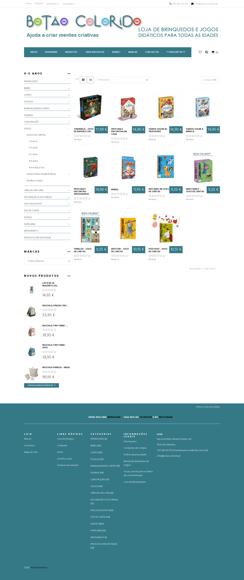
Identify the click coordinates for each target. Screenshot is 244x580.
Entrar (29, 3)
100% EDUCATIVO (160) (101, 510)
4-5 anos (33, 148)
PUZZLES (28, 102)
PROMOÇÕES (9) (98, 439)
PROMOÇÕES (31, 81)
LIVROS (28, 95)
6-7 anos (33, 154)
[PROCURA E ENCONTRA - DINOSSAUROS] (91, 168)
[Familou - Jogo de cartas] (91, 227)
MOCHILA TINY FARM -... (55, 325)
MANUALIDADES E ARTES (37, 108)
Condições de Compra (135, 448)
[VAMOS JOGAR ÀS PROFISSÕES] (166, 108)
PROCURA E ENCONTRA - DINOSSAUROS (81, 191)
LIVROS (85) (96, 452)
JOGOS (27, 129)
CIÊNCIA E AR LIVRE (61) (101, 493)
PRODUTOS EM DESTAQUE (37, 238)
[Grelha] (83, 80)
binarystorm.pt (39, 568)
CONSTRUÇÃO (31, 122)
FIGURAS (28, 115)
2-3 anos (33, 141)
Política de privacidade (135, 455)
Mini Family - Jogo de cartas (195, 190)
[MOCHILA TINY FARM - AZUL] (31, 351)
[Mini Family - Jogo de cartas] (203, 168)
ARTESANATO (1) (98, 537)
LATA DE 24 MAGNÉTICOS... (50, 284)
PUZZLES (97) (97, 459)
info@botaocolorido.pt (169, 456)
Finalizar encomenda (67, 465)
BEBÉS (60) (95, 446)
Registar (39, 3)
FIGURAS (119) (97, 473)
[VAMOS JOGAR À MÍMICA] (203, 108)
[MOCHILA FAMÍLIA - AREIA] (31, 373)
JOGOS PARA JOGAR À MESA (41, 174)
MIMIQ (114, 189)
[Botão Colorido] (122, 26)
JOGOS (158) (96, 486)
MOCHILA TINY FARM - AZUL (54, 346)
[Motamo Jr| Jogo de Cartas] (166, 168)
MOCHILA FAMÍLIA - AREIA (56, 367)
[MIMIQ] (128, 168)
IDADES (28, 217)
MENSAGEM (113, 417)
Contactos (29, 446)
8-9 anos (33, 161)
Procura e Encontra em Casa (119, 131)
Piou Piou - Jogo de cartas (158, 250)
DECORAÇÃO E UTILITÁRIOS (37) (104, 502)
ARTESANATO (31, 231)
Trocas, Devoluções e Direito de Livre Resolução (138, 473)
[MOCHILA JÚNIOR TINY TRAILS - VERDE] (31, 311)
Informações (130, 442)
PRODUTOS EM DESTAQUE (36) (103, 546)
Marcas (27, 439)
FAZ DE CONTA (31, 211)
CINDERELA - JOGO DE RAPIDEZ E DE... (83, 130)
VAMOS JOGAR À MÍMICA (194, 130)
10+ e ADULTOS (36, 168)
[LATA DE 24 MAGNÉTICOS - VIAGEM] (31, 289)
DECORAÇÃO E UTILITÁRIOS (38, 197)
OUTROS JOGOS (35, 181)
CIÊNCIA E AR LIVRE (33, 190)
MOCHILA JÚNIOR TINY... (55, 305)
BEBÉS (27, 88)
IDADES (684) (97, 524)
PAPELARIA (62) (98, 531)
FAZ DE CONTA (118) (100, 517)
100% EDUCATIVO (33, 204)
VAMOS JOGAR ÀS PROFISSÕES (158, 130)
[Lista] (90, 80)
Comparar (62, 446)
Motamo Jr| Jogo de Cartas (159, 190)
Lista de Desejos (65, 439)
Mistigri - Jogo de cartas (120, 250)
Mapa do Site (31, 452)
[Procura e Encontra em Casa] (128, 108)
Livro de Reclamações (135, 482)
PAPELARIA (29, 224)
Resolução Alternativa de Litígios (136, 463)
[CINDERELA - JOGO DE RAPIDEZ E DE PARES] (91, 108)
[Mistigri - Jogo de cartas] (128, 227)
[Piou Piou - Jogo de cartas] (166, 227)
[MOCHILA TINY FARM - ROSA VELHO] (31, 331)
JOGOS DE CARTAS (36, 135)
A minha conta (64, 459)
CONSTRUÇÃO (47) (99, 480)
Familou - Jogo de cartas (82, 250)
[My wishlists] (200, 52)
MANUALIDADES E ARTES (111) (105, 466)
